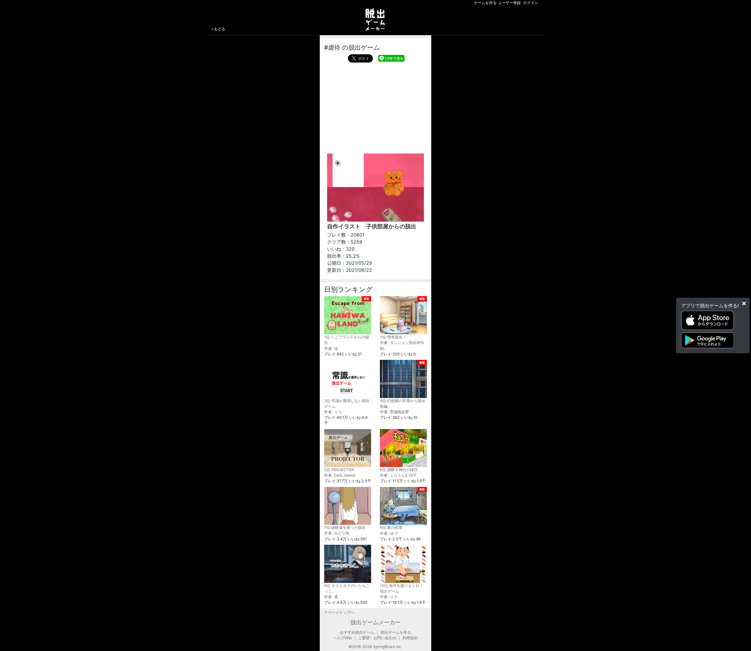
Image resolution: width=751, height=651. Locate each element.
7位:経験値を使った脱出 (345, 527)
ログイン (530, 3)
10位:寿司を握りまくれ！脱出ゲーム (401, 588)
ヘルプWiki (342, 638)
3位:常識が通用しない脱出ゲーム (347, 404)
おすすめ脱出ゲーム (357, 632)
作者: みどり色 (336, 533)
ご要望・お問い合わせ (377, 638)
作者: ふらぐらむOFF (398, 475)
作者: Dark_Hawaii (340, 475)
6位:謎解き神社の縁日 (399, 470)
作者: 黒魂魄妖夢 (394, 412)
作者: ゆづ (389, 533)
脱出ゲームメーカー (376, 622)
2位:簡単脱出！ (393, 337)
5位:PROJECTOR (339, 470)
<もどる (218, 28)
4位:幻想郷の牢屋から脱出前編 (402, 404)
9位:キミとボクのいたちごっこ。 (347, 588)
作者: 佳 (331, 348)
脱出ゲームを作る (395, 632)
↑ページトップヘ (339, 612)
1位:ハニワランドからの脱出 (346, 340)
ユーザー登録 (509, 3)
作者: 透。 (333, 597)
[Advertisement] (375, 106)
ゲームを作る (485, 3)
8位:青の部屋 (391, 527)
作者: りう (333, 412)
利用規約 (410, 638)
